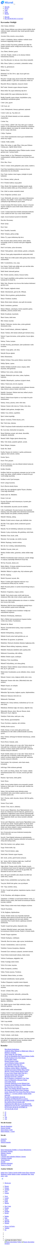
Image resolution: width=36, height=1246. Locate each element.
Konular (3, 1140)
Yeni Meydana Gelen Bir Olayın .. (15, 1066)
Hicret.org (8, 1183)
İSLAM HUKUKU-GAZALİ (14, 18)
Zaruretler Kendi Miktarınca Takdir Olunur (18, 1085)
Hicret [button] (6, 8)
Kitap (6, 1199)
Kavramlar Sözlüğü (7, 1151)
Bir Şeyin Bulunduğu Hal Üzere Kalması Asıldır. (19, 1056)
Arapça (7, 1220)
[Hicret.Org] (7, 3)
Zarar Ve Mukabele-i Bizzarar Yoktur (16, 1080)
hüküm (14, 1174)
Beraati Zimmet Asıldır (11, 1061)
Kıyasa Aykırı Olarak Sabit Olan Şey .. (16, 1073)
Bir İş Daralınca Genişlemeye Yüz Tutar (17, 1078)
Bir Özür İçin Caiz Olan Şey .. (14, 1087)
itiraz (32, 1174)
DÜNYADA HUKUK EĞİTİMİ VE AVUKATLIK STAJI (16, 1108)
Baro (27, 1172)
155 (6, 1119)
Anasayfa (4, 1139)
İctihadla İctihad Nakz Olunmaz (14, 1075)
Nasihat (7, 1211)
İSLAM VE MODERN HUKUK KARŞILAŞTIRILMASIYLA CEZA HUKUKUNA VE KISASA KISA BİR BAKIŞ (19, 1098)
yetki (6, 1176)
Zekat (6, 1209)
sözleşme (32, 1172)
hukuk (3, 1172)
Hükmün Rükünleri (7, 1163)
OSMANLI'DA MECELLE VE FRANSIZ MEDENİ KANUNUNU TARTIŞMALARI (18, 1104)
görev (2, 1176)
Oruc (6, 1191)
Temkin (7, 1189)
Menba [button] (7, 13)
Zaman (7, 1193)
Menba (7, 1203)
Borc (29, 1174)
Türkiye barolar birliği (15, 1172)
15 (5, 1112)
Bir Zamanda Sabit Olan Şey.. (14, 1064)
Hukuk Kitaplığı (6, 1142)
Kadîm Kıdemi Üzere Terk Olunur (15, 1058)
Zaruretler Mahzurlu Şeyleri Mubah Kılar (17, 1083)
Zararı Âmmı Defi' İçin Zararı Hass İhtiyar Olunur (20, 1092)
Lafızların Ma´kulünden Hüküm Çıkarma (13, 1156)
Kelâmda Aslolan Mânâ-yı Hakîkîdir (16, 1068)
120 (6, 1117)
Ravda (7, 1213)
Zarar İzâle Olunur (10, 1081)
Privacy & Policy (10, 1226)
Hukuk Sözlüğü (5, 1128)
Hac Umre (8, 1206)
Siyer (6, 1196)
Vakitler (7, 1228)
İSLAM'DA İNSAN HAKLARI (15, 1102)
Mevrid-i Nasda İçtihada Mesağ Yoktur (16, 1071)
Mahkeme (4, 1174)
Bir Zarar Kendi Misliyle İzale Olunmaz (17, 1090)
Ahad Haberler (5, 1160)
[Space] (7, 1180)
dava (6, 1172)
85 (5, 1115)
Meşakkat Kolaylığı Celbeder (13, 1076)
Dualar (7, 1208)
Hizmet (7, 1223)
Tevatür (3, 1161)
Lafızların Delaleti (6, 1158)
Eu (5, 1230)
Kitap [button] (6, 12)
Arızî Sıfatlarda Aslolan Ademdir (14, 1063)
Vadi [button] (6, 10)
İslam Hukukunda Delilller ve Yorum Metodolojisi (16, 1150)
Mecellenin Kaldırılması (12, 1049)
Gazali (7, 1198)
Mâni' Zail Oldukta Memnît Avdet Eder (16, 1088)
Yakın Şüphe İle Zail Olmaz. (13, 1054)
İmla (6, 1218)
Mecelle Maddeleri (6, 1126)
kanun (24, 1172)
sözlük (9, 1174)
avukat (18, 1174)
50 (5, 1114)
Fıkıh (6, 1201)
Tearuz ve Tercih (6, 1165)
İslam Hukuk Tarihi (7, 1130)
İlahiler (7, 1216)
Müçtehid (4, 1155)
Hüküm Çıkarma (6, 1153)
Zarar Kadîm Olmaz (11, 1059)
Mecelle (7, 7)
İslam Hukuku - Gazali (8, 1131)
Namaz (7, 1188)
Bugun (7, 1186)
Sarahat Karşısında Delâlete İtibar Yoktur (17, 1070)
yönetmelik (24, 1174)
